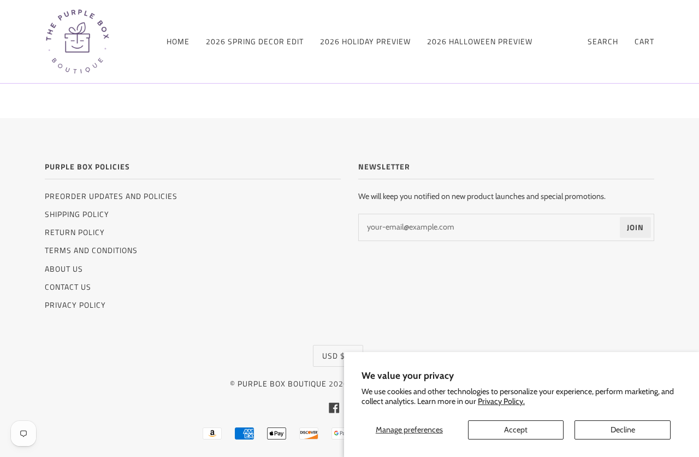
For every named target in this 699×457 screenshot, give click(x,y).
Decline (623, 430)
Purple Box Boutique (282, 383)
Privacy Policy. (501, 401)
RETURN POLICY (75, 232)
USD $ (333, 355)
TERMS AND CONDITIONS (91, 250)
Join (635, 227)
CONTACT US (68, 286)
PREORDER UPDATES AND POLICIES (111, 196)
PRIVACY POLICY (75, 304)
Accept (516, 430)
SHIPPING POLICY (77, 214)
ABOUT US (64, 268)
